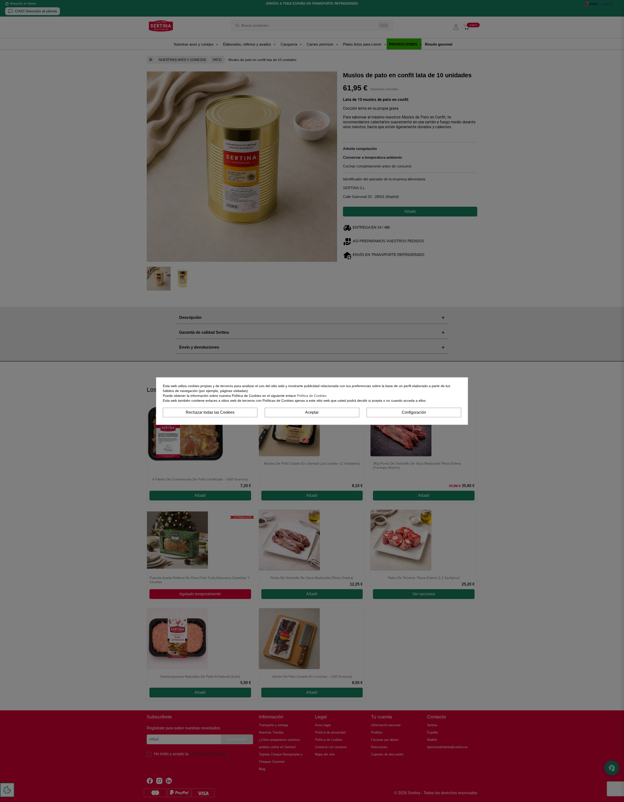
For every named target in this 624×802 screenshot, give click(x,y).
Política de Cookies (311, 396)
